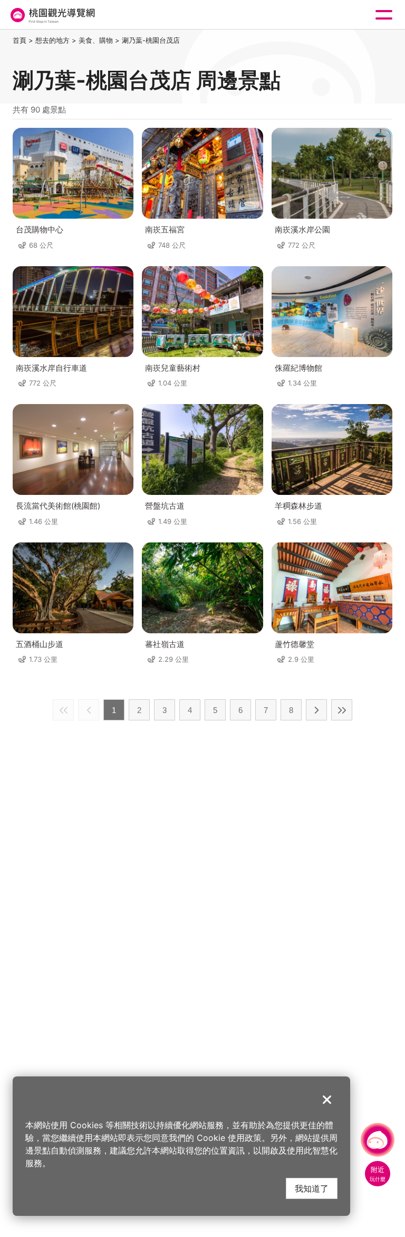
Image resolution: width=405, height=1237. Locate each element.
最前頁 (63, 709)
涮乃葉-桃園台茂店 (151, 40)
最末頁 (341, 709)
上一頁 (88, 709)
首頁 (19, 40)
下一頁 (316, 709)
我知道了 (312, 1188)
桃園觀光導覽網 (51, 15)
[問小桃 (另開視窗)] (377, 1140)
